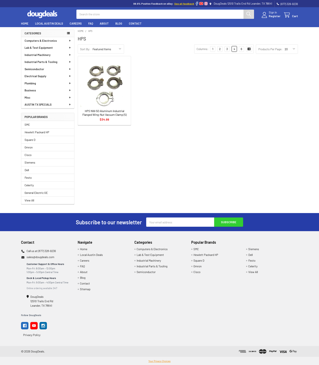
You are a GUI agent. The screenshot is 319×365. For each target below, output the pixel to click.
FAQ (90, 23)
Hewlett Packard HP (37, 132)
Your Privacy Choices (159, 361)
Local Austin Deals (49, 23)
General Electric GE (36, 192)
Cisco (28, 155)
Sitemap (85, 289)
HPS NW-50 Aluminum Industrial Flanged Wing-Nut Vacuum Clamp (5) (104, 112)
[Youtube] (34, 325)
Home (24, 23)
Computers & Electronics (41, 40)
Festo (28, 177)
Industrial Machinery (37, 54)
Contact (135, 23)
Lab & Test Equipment (39, 47)
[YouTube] (201, 3)
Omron (29, 147)
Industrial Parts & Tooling (41, 62)
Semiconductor (34, 69)
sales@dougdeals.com (40, 257)
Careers (76, 23)
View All (29, 200)
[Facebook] (197, 3)
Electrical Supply (35, 76)
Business (30, 90)
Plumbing (30, 83)
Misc (27, 97)
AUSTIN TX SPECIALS (38, 104)
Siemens (30, 162)
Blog (118, 23)
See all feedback (184, 3)
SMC (27, 124)
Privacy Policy (31, 335)
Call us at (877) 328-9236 (41, 251)
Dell (27, 170)
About (104, 23)
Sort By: (85, 49)
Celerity (29, 185)
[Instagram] (206, 3)
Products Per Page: (270, 49)
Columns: (202, 49)
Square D (30, 139)
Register (274, 16)
